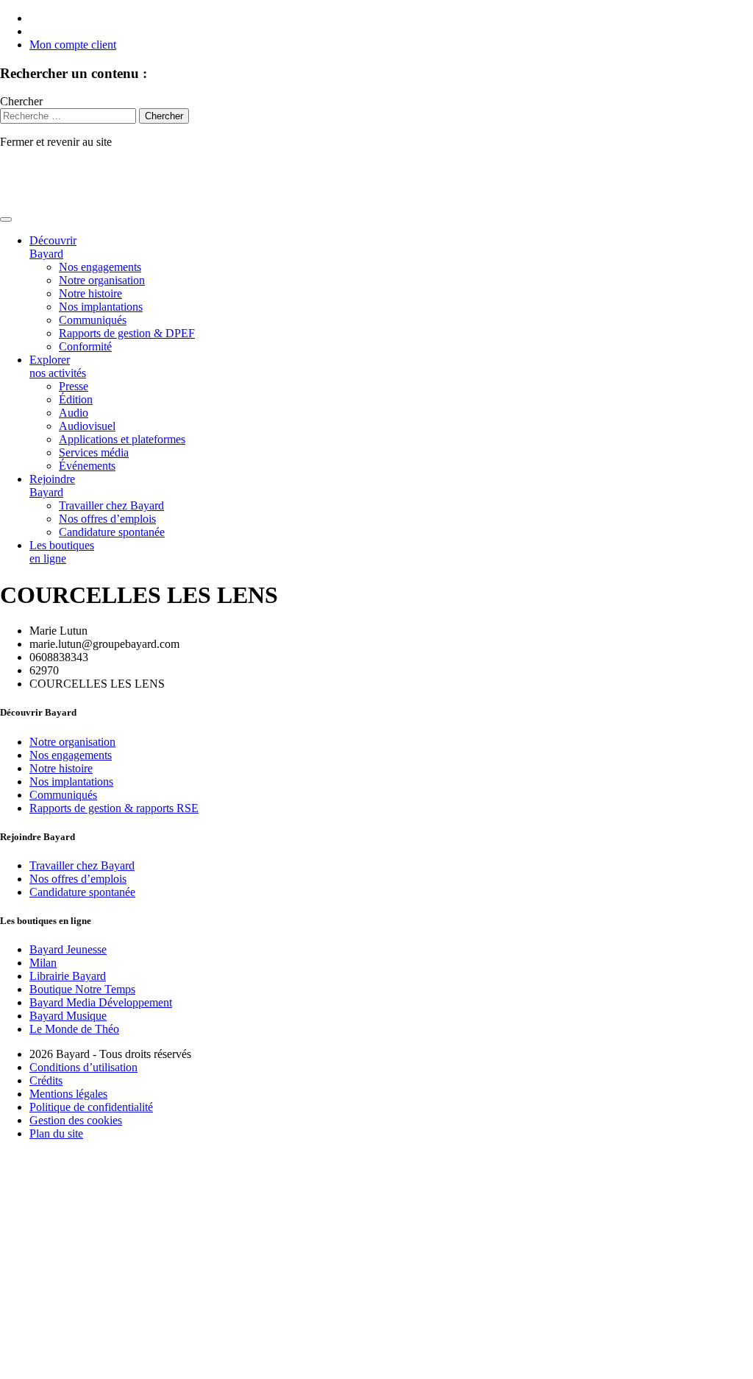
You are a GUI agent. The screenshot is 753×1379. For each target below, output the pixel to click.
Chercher (21, 101)
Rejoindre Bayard (52, 485)
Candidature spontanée (112, 532)
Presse (73, 386)
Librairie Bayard (67, 976)
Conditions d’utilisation (83, 1067)
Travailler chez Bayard (111, 505)
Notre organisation (102, 280)
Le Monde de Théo (74, 1029)
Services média (94, 452)
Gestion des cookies (75, 1120)
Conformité (85, 346)
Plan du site (56, 1133)
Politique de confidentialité (91, 1107)
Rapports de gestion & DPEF (127, 333)
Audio (73, 412)
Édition (76, 399)
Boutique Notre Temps (82, 989)
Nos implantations (101, 306)
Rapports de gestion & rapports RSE (114, 808)
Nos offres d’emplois (107, 518)
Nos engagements (100, 267)
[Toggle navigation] (6, 219)
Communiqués (92, 320)
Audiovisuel (87, 426)
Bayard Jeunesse (68, 949)
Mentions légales (68, 1093)
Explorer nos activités (57, 366)
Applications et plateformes (122, 439)
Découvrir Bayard (52, 247)
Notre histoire (90, 293)
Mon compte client (72, 44)
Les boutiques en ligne (61, 552)
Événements (87, 465)
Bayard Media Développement (100, 1002)
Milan (43, 962)
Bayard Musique (68, 1015)
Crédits (46, 1080)
